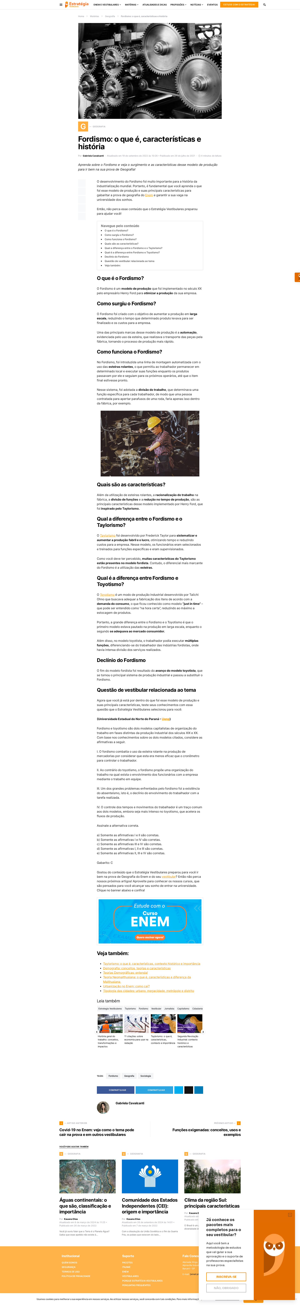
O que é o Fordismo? (116, 230)
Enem (149, 195)
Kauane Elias (71, 1219)
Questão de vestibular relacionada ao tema (129, 261)
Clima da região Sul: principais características (212, 1203)
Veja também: (113, 265)
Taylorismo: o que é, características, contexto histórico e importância (151, 964)
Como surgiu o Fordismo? (119, 234)
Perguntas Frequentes (136, 1285)
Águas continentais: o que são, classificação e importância (85, 1206)
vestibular (169, 877)
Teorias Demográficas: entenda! (125, 972)
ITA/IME (126, 1267)
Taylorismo (107, 535)
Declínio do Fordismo (117, 256)
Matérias (94, 16)
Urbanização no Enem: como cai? (126, 986)
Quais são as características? (121, 243)
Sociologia (145, 1076)
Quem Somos (69, 1262)
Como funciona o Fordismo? (121, 239)
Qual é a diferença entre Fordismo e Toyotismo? (132, 252)
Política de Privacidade (76, 1276)
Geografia (110, 16)
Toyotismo (107, 595)
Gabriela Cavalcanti (93, 155)
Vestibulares (130, 1276)
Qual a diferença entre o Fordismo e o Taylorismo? (133, 248)
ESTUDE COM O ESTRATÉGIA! (239, 4)
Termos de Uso (71, 1271)
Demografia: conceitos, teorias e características (137, 968)
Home (81, 16)
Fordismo (113, 1076)
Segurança (68, 1267)
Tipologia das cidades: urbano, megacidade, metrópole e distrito (148, 991)
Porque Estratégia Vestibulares (142, 1280)
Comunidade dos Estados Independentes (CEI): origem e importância (150, 1206)
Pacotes (127, 1262)
